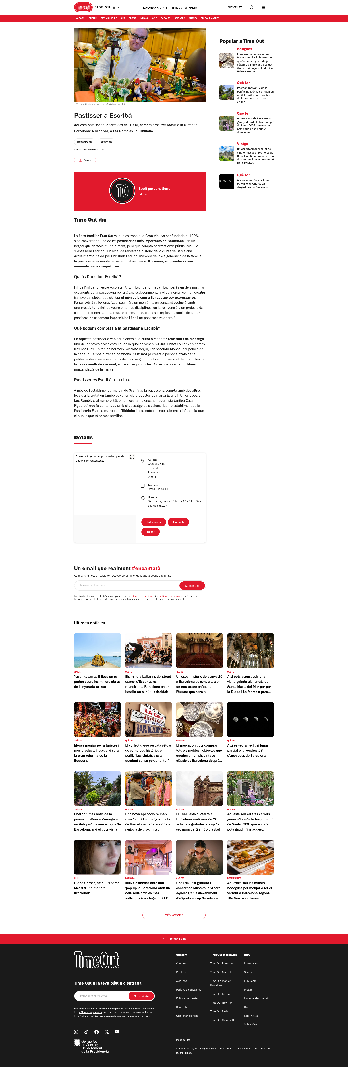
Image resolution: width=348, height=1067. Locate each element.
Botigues (165, 18)
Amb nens (180, 18)
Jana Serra (162, 189)
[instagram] (76, 1032)
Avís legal (182, 981)
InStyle (248, 990)
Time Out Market (210, 18)
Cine (154, 18)
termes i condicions (143, 596)
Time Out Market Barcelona (220, 983)
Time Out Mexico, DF (222, 1020)
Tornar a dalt (178, 939)
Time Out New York (221, 1003)
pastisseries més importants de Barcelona (150, 241)
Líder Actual (251, 1016)
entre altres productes (135, 365)
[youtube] (117, 1032)
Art (123, 18)
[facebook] (96, 1032)
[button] (132, 457)
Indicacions (154, 522)
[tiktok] (86, 1032)
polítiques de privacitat (171, 596)
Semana (249, 972)
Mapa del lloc (183, 1040)
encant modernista (158, 401)
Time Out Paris (219, 1011)
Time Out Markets (184, 8)
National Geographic (256, 998)
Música (144, 18)
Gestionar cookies (187, 1016)
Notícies (80, 18)
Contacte (181, 963)
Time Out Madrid (220, 972)
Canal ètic (182, 1007)
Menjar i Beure (109, 18)
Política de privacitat (188, 990)
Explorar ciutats (155, 8)
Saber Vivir (250, 1024)
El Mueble (250, 981)
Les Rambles (84, 401)
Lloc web (178, 522)
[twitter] (107, 1032)
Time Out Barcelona (222, 963)
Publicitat (182, 972)
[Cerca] (251, 7)
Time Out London (220, 994)
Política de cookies (187, 998)
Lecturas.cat (251, 963)
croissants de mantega (186, 339)
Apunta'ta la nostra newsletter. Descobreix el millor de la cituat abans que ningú (122, 576)
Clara (247, 1007)
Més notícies (174, 915)
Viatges (193, 18)
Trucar (150, 532)
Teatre (132, 18)
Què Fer (93, 18)
